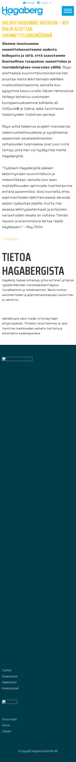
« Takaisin (10, 239)
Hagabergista (9, 682)
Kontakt (30, 3)
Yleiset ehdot (9, 719)
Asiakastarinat (9, 676)
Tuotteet (7, 670)
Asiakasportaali (10, 688)
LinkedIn (6, 731)
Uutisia (6, 725)
